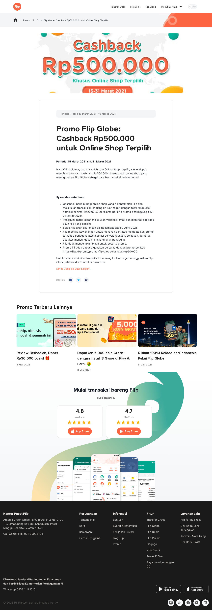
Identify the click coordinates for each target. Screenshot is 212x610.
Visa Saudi (153, 550)
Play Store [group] (131, 431)
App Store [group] (82, 431)
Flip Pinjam (153, 538)
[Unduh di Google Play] (168, 589)
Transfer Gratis (156, 519)
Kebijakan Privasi (123, 532)
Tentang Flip (87, 519)
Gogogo (152, 544)
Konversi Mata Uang (193, 536)
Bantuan (118, 519)
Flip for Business (191, 519)
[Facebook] (188, 602)
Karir (82, 525)
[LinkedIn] (205, 602)
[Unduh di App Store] (196, 589)
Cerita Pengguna (89, 538)
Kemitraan (85, 532)
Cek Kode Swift (190, 542)
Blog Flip (118, 538)
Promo (117, 544)
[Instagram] (171, 602)
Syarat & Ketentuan (125, 525)
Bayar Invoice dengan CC (160, 564)
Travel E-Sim (155, 556)
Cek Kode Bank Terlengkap (190, 528)
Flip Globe (153, 525)
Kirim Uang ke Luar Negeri (73, 268)
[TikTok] (179, 602)
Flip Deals (153, 532)
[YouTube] (196, 602)
